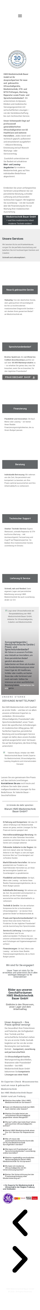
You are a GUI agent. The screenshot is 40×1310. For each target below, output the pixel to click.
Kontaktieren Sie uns (10, 783)
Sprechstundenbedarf (20, 346)
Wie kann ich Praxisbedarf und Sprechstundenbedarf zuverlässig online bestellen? (19, 1151)
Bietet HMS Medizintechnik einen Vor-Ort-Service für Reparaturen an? (19, 1132)
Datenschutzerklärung (20, 1299)
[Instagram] (23, 38)
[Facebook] (16, 38)
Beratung (20, 464)
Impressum (20, 1296)
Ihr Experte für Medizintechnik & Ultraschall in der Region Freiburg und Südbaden (18, 1187)
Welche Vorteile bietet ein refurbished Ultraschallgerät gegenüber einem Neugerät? (16, 1115)
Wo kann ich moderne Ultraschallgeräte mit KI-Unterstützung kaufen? (15, 1168)
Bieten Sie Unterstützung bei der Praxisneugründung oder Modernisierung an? (18, 1176)
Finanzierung (20, 408)
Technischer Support (20, 518)
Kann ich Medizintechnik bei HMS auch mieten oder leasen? (19, 1108)
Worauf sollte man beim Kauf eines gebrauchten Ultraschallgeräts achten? (19, 1124)
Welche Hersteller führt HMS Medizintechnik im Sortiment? (18, 1101)
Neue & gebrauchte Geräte (20, 289)
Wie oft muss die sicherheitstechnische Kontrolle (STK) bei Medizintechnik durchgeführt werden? (18, 1142)
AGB (20, 1303)
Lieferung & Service (20, 578)
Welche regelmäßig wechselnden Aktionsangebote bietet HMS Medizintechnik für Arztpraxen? (18, 1159)
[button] (20, 16)
